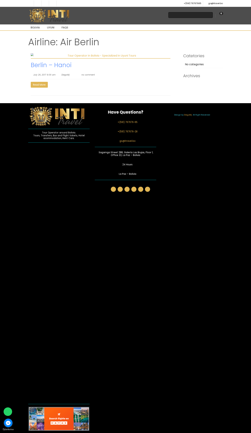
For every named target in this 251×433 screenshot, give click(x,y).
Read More (39, 84)
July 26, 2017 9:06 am (44, 74)
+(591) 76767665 (192, 3)
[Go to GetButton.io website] (8, 429)
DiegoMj (65, 74)
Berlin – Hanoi (51, 65)
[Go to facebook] (8, 423)
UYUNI (50, 27)
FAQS (65, 27)
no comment (88, 74)
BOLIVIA (35, 27)
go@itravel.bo (215, 3)
